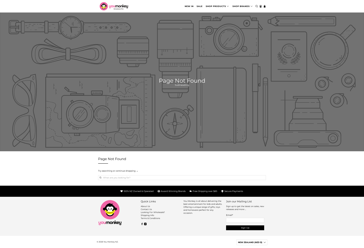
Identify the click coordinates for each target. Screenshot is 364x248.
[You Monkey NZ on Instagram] (145, 224)
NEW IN (189, 6)
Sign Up (245, 227)
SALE (199, 6)
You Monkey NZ (111, 242)
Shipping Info (147, 215)
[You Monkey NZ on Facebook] (142, 224)
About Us (145, 206)
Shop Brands (241, 6)
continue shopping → (127, 170)
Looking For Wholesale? (153, 212)
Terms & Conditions (150, 218)
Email (229, 215)
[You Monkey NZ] (114, 6)
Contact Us (146, 209)
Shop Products (216, 6)
